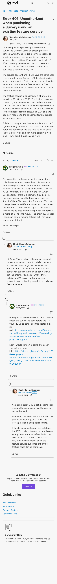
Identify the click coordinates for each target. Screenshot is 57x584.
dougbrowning (16, 167)
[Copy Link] (49, 43)
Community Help (10, 514)
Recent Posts (8, 506)
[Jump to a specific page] (52, 160)
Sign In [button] (28, 486)
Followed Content (10, 510)
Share (6, 143)
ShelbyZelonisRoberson (20, 37)
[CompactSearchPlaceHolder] (48, 3)
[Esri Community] (13, 3)
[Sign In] (53, 3)
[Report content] (52, 19)
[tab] (8, 153)
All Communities (9, 503)
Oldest (14, 160)
